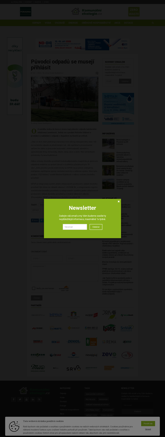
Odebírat (96, 227)
